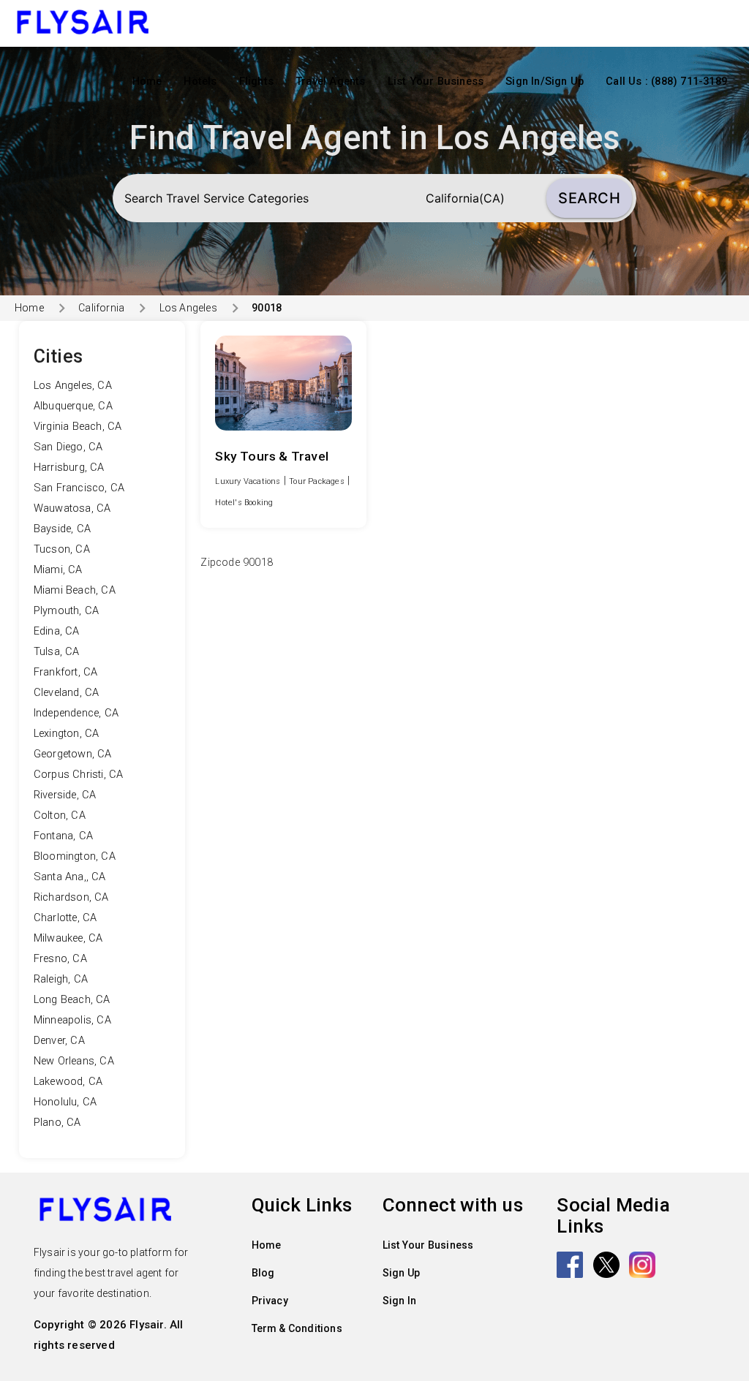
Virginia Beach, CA (78, 426)
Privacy (270, 1300)
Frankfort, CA (66, 672)
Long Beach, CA (72, 1000)
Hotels (200, 81)
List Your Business (436, 81)
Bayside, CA (62, 529)
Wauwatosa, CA (72, 508)
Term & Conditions (297, 1328)
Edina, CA (57, 631)
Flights (256, 81)
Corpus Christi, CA (79, 774)
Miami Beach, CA (75, 590)
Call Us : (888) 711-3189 (666, 81)
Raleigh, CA (61, 979)
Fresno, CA (60, 959)
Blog (263, 1273)
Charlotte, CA (65, 918)
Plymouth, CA (66, 611)
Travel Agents (331, 81)
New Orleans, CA (74, 1061)
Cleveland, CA (66, 692)
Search (589, 198)
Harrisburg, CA (69, 467)
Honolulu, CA (65, 1102)
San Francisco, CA (79, 488)
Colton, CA (60, 815)
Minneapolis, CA (72, 1020)
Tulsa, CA (57, 652)
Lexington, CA (66, 733)
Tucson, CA (62, 549)
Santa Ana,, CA (70, 877)
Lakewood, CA (68, 1081)
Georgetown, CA (73, 754)
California (101, 308)
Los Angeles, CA (73, 385)
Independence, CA (76, 713)
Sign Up (401, 1273)
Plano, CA (57, 1122)
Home (147, 81)
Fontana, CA (63, 836)
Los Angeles (188, 308)
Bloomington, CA (75, 856)
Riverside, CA (65, 795)
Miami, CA (58, 570)
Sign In (399, 1300)
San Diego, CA (68, 447)
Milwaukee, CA (68, 938)
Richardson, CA (71, 897)
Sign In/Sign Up (544, 81)
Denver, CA (59, 1040)
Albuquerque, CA (73, 406)
